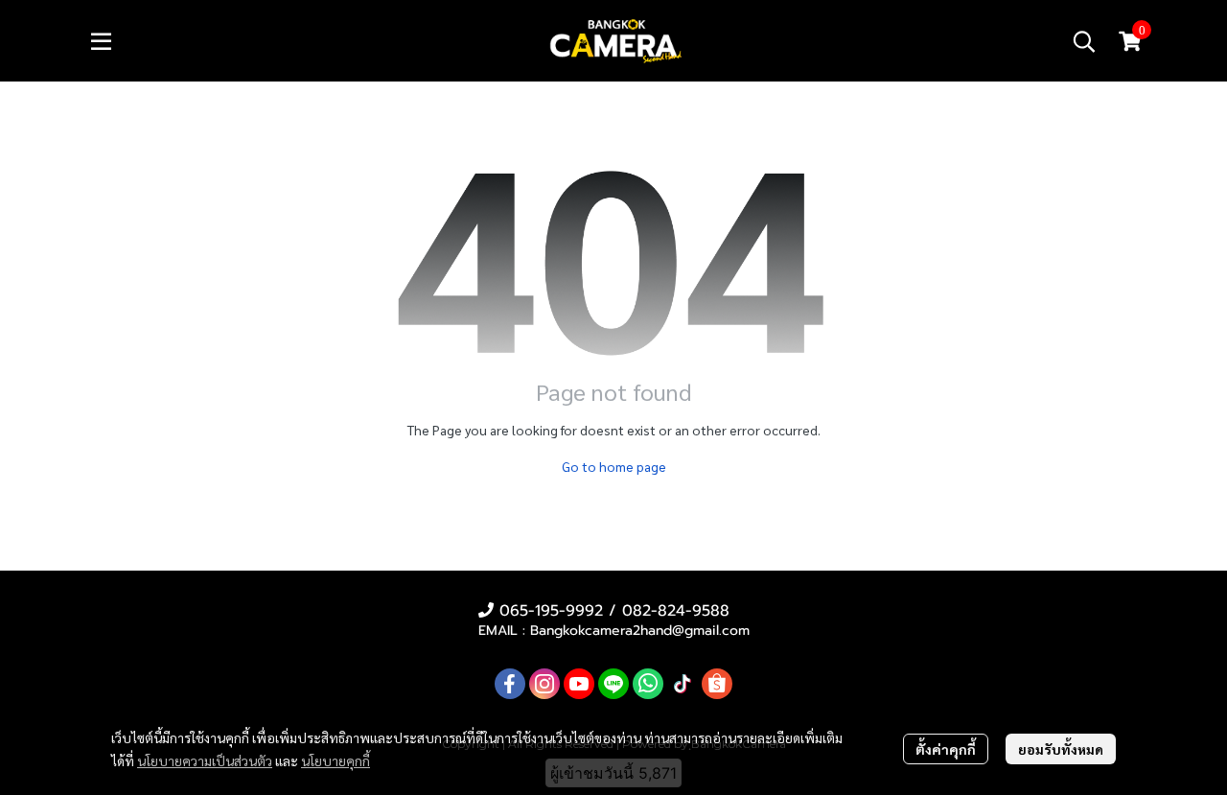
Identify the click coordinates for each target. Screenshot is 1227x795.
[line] (613, 683)
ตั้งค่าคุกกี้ (945, 749)
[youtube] (579, 683)
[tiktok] (682, 683)
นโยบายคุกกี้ (335, 760)
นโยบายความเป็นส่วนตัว (204, 760)
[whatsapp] (648, 683)
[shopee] (717, 683)
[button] (1084, 41)
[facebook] (510, 683)
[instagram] (544, 683)
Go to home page (614, 466)
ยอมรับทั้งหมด (1060, 749)
